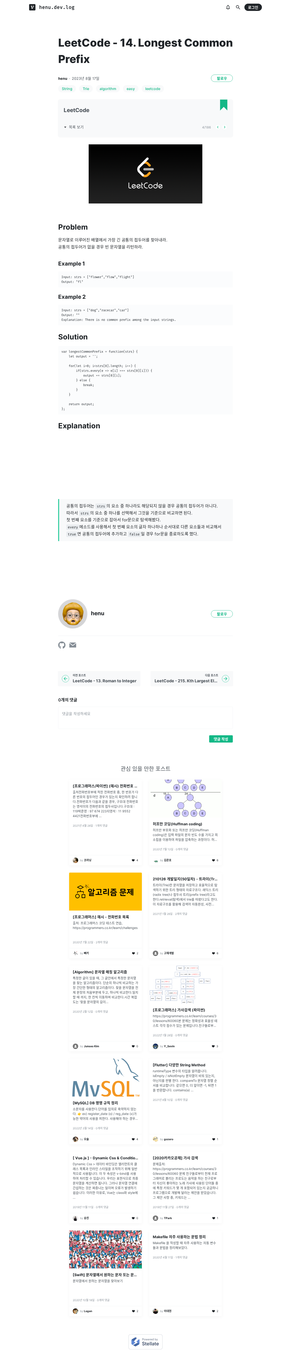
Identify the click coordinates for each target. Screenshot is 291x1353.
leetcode (152, 88)
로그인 (253, 7)
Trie (86, 88)
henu (62, 78)
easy (131, 88)
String (67, 88)
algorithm (108, 88)
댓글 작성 (221, 739)
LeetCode (76, 110)
